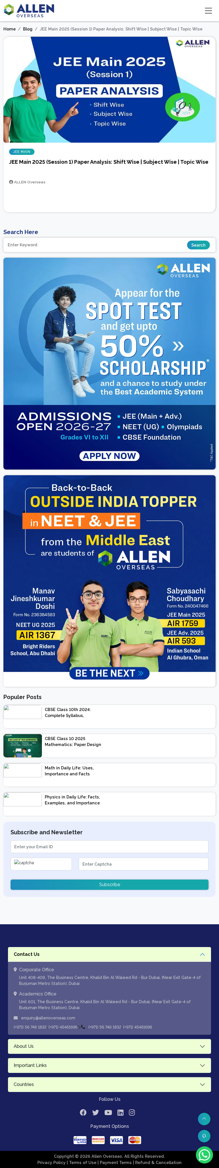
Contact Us (27, 954)
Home (9, 28)
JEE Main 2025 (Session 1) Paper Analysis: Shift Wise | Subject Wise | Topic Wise (108, 162)
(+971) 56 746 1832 (30, 1027)
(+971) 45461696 (62, 1027)
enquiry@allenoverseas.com (47, 1018)
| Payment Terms (115, 1162)
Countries (24, 1084)
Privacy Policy (52, 1162)
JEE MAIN (22, 152)
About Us (24, 1046)
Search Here (20, 232)
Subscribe (109, 884)
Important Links (30, 1065)
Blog (28, 28)
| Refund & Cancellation (157, 1162)
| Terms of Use (82, 1162)
